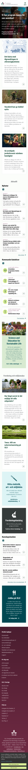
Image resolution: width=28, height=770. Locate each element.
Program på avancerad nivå (9, 34)
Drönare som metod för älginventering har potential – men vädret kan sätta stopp (11, 227)
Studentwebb (5, 635)
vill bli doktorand (6, 668)
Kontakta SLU (5, 698)
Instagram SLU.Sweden (7, 708)
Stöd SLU (4, 700)
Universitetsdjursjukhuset (8, 640)
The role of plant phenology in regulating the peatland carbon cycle (14, 292)
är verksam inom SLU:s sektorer (9, 675)
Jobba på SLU (5, 695)
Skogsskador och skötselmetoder (8, 558)
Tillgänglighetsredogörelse (10, 751)
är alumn (4, 677)
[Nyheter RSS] (14, 189)
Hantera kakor (17, 749)
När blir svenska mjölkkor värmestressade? (10, 571)
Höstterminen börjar (14, 314)
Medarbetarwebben (6, 652)
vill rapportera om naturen (8, 673)
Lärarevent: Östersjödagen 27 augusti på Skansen (13, 281)
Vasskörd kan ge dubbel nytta (13, 108)
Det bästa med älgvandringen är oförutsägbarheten (11, 59)
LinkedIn (4, 713)
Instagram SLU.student (7, 711)
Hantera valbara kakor (6, 761)
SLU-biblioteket (5, 638)
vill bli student (5, 663)
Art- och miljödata (6, 645)
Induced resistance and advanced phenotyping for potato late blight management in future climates (14, 304)
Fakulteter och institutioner (8, 650)
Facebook (4, 716)
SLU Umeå (4, 690)
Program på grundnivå (7, 32)
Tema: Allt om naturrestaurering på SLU (12, 445)
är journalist (5, 665)
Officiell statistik (6, 647)
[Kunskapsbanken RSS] (14, 540)
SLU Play (4, 721)
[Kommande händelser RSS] (14, 263)
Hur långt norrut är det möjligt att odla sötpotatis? (13, 398)
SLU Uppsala (5, 693)
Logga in (4, 655)
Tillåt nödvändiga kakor (14, 764)
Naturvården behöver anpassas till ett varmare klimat (12, 545)
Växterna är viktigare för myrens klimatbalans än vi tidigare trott (10, 197)
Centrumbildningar (6, 642)
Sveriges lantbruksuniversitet (12, 4)
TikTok (3, 718)
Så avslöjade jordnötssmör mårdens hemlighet (13, 153)
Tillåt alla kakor (13, 767)
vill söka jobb (5, 670)
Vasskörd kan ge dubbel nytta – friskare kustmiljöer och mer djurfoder (12, 243)
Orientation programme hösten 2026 (13, 271)
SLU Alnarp (4, 688)
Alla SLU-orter (5, 685)
